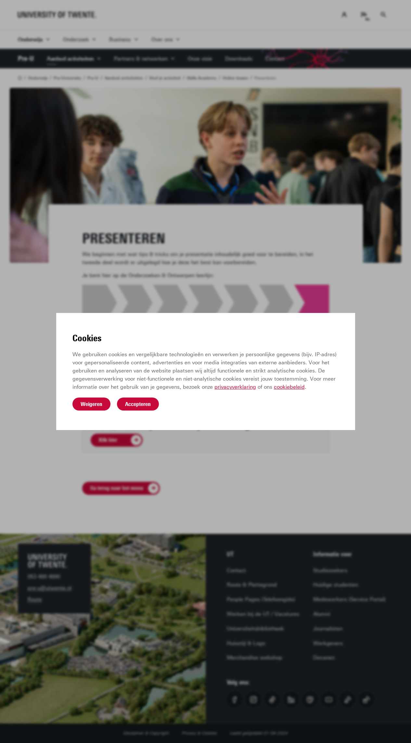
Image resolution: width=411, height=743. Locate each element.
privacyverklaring (235, 387)
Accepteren (138, 404)
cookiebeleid (289, 387)
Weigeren (91, 404)
